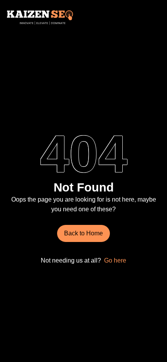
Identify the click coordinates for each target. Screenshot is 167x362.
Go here (115, 260)
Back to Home (83, 233)
